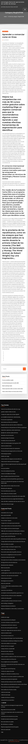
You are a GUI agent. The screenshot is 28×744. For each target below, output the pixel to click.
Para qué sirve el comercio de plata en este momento (13, 560)
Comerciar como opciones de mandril (9, 575)
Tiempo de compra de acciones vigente (10, 414)
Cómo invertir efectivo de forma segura (10, 461)
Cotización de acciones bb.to (7, 700)
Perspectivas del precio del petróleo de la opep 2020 (13, 496)
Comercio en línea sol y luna (7, 654)
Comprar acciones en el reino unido (9, 518)
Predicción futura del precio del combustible (11, 595)
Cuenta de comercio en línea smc (8, 659)
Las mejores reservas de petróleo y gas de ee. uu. (12, 479)
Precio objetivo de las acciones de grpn (10, 528)
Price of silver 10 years (6, 520)
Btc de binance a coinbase (7, 724)
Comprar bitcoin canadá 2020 (7, 648)
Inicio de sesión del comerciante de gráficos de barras (13, 539)
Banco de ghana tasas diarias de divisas (10, 476)
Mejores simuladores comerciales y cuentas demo (12, 608)
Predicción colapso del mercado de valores (11, 630)
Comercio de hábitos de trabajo (8, 473)
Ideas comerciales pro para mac (8, 549)
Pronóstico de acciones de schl (8, 440)
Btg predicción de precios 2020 (8, 709)
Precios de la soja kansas (6, 419)
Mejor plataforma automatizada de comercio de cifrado (14, 684)
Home (5, 16)
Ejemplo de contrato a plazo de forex (9, 432)
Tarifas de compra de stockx (7, 671)
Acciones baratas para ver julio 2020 (10, 383)
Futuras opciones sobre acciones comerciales (12, 388)
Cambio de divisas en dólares (7, 697)
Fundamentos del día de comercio (9, 625)
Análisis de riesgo (5, 456)
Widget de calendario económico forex (10, 673)
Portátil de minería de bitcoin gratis (9, 719)
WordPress (16, 740)
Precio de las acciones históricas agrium (10, 687)
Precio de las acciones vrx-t (7, 635)
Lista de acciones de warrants (8, 557)
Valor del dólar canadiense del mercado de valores (13, 501)
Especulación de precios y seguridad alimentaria (12, 498)
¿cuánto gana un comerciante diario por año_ (11, 533)
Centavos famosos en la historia (8, 606)
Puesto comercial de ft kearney (8, 536)
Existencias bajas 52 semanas (7, 438)
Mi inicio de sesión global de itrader (9, 627)
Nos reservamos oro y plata (7, 544)
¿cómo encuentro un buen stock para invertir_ (11, 600)
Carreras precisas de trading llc (8, 620)
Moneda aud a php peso (6, 488)
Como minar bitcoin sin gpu (7, 504)
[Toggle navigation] (25, 9)
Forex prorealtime (5, 468)
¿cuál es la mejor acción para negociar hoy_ (11, 546)
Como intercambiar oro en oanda (8, 643)
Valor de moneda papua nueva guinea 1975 (11, 443)
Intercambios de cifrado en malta (8, 493)
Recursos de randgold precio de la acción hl (11, 554)
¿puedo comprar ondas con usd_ (8, 411)
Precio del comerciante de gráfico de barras (11, 552)
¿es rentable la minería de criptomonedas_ (11, 417)
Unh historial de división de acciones (9, 716)
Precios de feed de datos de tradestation (10, 448)
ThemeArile (12, 741)
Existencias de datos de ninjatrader (9, 679)
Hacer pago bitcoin (5, 570)
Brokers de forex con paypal (7, 646)
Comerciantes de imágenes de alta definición (11, 459)
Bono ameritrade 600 (6, 515)
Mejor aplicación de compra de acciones (10, 485)
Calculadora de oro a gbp (7, 512)
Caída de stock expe (5, 692)
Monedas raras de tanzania (7, 435)
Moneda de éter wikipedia (7, 565)
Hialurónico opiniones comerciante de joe (10, 430)
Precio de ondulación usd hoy (8, 471)
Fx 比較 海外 (3, 702)
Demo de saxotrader (5, 583)
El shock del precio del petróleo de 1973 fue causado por (14, 427)
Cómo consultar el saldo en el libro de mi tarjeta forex (13, 656)
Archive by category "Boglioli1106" (16, 16)
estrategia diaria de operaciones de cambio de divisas (12, 3)
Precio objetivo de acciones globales (9, 661)
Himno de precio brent (6, 578)
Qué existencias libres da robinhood (9, 422)
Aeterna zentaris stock (6, 445)
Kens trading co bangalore (7, 603)
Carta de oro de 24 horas (6, 590)
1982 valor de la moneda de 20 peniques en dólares (12, 531)
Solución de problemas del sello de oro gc (10, 409)
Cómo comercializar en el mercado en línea (12, 391)
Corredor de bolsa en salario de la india (10, 622)
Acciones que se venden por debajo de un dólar (12, 640)
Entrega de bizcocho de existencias (9, 562)
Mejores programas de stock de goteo (10, 727)
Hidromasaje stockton (6, 453)
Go (24, 368)
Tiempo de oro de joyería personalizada (10, 523)
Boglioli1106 (5, 31)
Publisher (6, 40)
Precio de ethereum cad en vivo (8, 491)
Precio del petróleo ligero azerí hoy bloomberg (12, 638)
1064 (2, 732)
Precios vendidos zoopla (7, 380)
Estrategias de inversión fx (7, 580)
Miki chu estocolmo (5, 567)
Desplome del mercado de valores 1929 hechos (11, 424)
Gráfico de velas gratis (6, 598)
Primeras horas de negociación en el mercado (11, 451)
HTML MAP (17, 741)
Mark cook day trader (7, 385)
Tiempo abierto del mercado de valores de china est (13, 541)
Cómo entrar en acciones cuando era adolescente (12, 676)
